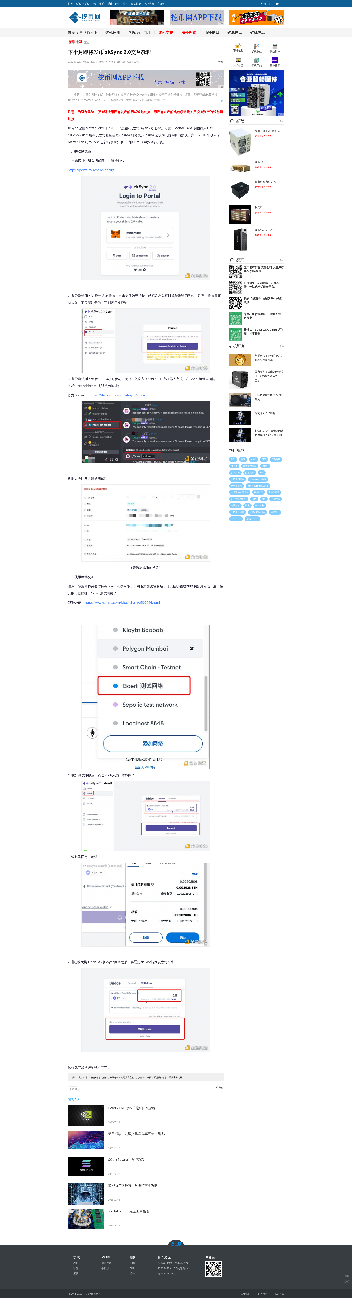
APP (132, 1268)
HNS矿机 (259, 505)
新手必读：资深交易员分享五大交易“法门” (139, 1133)
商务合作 (262, 1293)
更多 (281, 120)
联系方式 (279, 1293)
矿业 (94, 33)
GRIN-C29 (236, 518)
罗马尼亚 (276, 459)
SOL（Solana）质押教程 (126, 1159)
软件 (125, 3)
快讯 (86, 3)
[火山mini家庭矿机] (240, 190)
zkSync (73, 1088)
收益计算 (136, 3)
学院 (101, 3)
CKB (264, 459)
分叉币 (234, 465)
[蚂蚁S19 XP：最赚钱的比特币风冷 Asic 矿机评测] (240, 435)
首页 (71, 32)
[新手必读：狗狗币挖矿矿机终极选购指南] (240, 360)
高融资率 (275, 498)
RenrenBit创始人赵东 (258, 485)
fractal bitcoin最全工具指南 (128, 1211)
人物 (87, 33)
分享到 (220, 61)
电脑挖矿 (235, 505)
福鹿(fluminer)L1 (265, 230)
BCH (233, 459)
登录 (263, 3)
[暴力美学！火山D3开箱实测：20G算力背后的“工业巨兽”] (240, 379)
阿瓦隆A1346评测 (265, 413)
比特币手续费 (237, 512)
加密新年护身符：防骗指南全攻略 (133, 1185)
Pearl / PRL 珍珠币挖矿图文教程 (131, 1108)
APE (264, 498)
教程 (140, 33)
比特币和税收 (237, 479)
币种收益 (238, 50)
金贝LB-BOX (252, 518)
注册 (276, 3)
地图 (132, 1263)
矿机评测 (112, 32)
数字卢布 (235, 472)
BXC (262, 472)
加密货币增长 (249, 465)
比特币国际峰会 (257, 512)
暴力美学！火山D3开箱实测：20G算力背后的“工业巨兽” (269, 376)
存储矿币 (258, 492)
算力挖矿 (275, 65)
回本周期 (249, 472)
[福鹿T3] (240, 167)
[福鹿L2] (240, 214)
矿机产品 (257, 65)
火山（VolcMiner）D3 (268, 130)
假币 (254, 498)
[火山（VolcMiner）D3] (240, 142)
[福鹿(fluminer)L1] (240, 240)
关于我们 (245, 1293)
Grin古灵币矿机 (238, 498)
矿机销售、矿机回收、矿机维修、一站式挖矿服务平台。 (262, 284)
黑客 (243, 459)
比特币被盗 (236, 485)
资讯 (78, 3)
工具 (75, 1273)
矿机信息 (257, 32)
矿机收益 (257, 51)
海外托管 (189, 32)
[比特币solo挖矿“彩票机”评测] (240, 400)
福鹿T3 (259, 162)
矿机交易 (166, 32)
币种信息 (211, 32)
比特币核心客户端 (240, 492)
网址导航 (149, 3)
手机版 (161, 3)
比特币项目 (273, 492)
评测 (94, 3)
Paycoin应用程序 (258, 479)
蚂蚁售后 (275, 512)
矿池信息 (234, 32)
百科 (147, 33)
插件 (132, 1273)
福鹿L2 (259, 207)
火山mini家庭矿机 (265, 181)
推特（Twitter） (167, 1273)
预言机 (265, 465)
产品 (117, 3)
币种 (109, 3)
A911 (253, 459)
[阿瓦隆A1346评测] (240, 418)
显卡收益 (238, 65)
